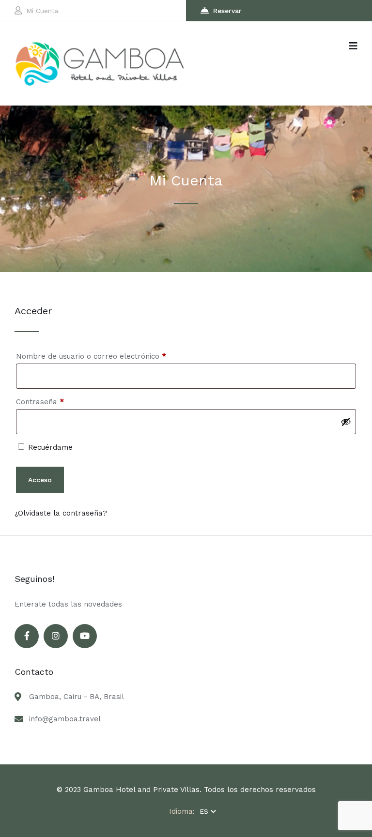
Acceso (40, 480)
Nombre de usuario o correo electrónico (110, 356)
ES (204, 811)
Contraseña (59, 401)
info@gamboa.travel (65, 719)
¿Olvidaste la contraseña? (61, 513)
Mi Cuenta (42, 11)
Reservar (227, 11)
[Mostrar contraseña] (346, 421)
